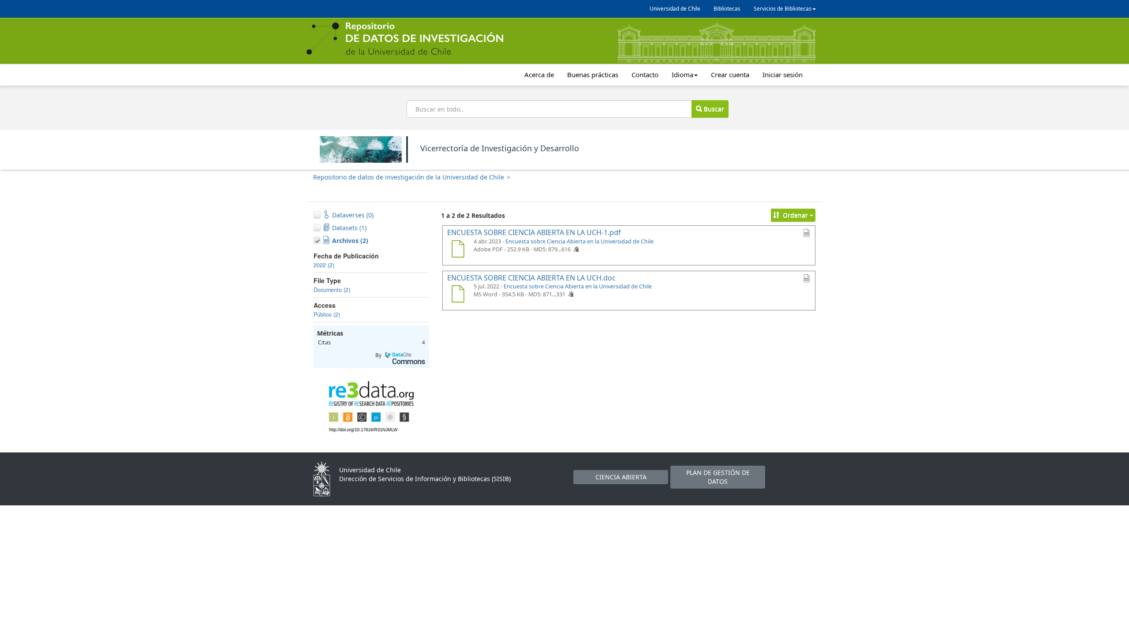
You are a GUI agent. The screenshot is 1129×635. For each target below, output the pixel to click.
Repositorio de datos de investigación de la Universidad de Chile (408, 177)
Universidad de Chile (675, 8)
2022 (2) (324, 265)
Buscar (713, 109)
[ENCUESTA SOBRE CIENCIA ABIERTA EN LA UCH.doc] (457, 295)
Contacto (645, 74)
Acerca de (539, 74)
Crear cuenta (730, 74)
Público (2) (327, 314)
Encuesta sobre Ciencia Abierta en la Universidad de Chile (579, 241)
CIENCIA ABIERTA (621, 477)
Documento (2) (332, 290)
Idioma (682, 74)
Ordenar (795, 215)
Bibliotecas (727, 8)
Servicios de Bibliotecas (782, 8)
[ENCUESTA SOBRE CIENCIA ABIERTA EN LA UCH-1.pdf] (457, 250)
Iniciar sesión (783, 74)
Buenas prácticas (592, 74)
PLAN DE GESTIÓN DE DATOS (718, 477)
